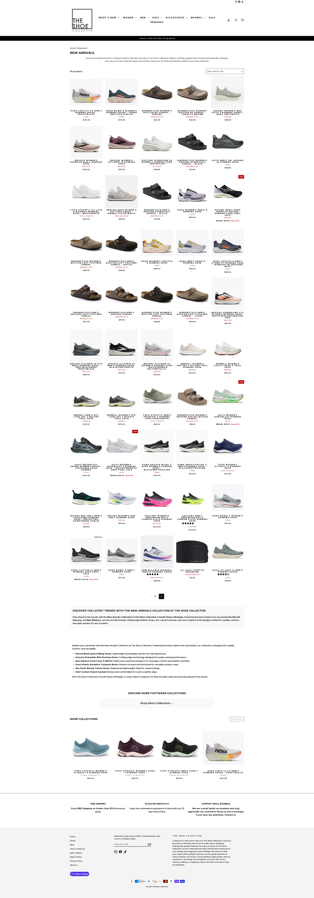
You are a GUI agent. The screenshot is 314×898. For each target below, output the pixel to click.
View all (237, 719)
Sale (212, 17)
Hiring (72, 841)
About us (74, 865)
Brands (197, 17)
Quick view (86, 106)
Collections (81, 48)
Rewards (157, 22)
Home (72, 48)
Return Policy (76, 857)
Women (129, 17)
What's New (108, 17)
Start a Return (76, 853)
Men (143, 17)
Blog (72, 845)
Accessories (175, 17)
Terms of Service (77, 849)
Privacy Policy (76, 861)
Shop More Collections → (157, 703)
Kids (156, 17)
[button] (188, 523)
